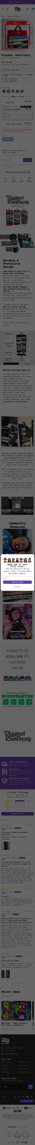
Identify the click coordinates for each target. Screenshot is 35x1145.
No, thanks (17, 586)
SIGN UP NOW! (17, 582)
